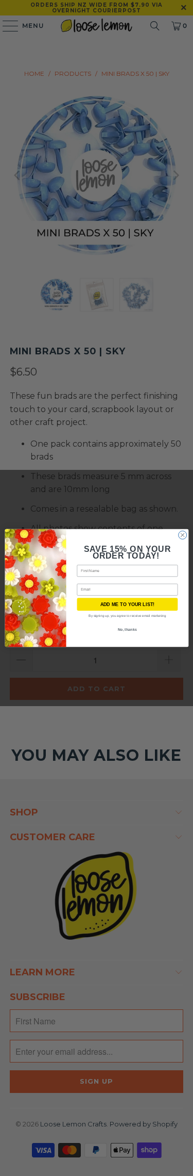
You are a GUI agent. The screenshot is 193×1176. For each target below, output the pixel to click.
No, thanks (127, 630)
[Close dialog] (182, 535)
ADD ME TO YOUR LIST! (127, 604)
